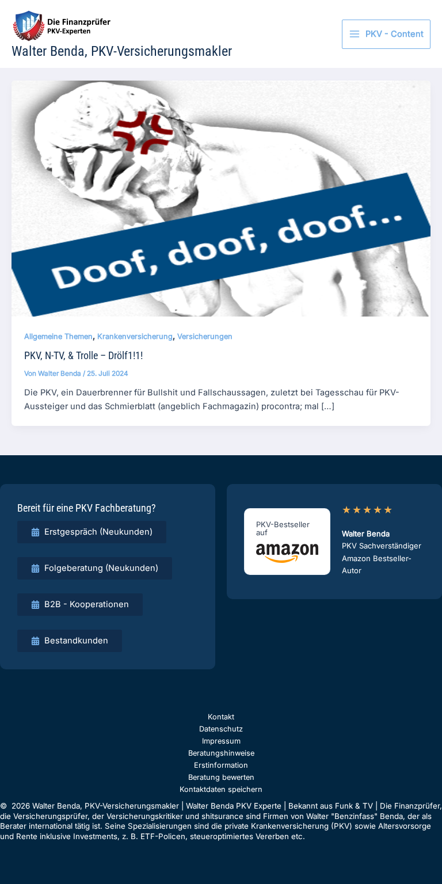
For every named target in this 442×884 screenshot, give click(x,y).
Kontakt (221, 716)
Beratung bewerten (221, 777)
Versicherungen (205, 336)
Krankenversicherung (135, 336)
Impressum (221, 741)
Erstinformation (221, 765)
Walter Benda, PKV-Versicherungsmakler (122, 51)
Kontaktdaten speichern (221, 789)
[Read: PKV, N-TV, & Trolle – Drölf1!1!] (221, 198)
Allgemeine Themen (58, 336)
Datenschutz (221, 729)
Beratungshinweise (221, 753)
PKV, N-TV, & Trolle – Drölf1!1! (83, 355)
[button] (91, 532)
